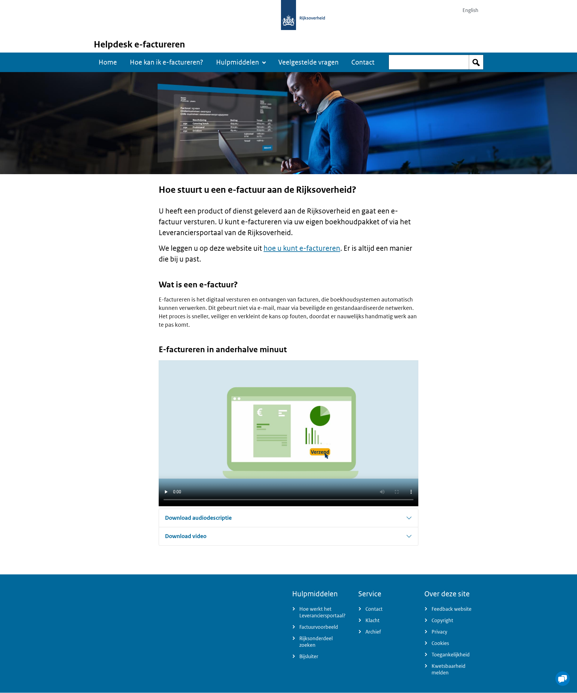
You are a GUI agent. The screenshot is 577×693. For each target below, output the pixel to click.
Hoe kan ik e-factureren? (166, 62)
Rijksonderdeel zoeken (316, 641)
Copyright (442, 620)
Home (108, 62)
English (470, 10)
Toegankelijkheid (451, 654)
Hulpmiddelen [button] (237, 62)
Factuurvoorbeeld (318, 627)
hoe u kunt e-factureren (302, 248)
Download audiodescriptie (198, 517)
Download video (185, 536)
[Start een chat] (562, 678)
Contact (362, 62)
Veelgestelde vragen (308, 62)
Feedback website (452, 609)
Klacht (372, 620)
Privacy (439, 631)
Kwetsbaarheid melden (449, 669)
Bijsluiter (308, 656)
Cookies (440, 643)
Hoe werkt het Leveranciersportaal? (322, 612)
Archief (373, 631)
